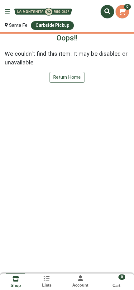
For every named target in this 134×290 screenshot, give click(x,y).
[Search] (107, 11)
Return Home (67, 77)
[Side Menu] (7, 12)
